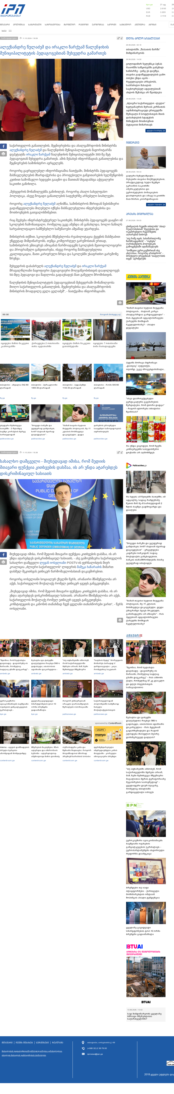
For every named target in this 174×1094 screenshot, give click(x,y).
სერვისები (42, 1043)
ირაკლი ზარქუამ (38, 154)
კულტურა (140, 24)
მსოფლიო (69, 24)
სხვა (4, 31)
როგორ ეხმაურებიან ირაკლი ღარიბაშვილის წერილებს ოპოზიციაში (76, 704)
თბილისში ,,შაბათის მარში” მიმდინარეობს (143, 51)
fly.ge (2, 398)
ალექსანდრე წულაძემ (26, 150)
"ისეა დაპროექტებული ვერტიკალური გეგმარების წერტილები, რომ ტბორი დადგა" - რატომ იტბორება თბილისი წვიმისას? (145, 405)
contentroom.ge (7, 760)
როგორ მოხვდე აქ (110, 314)
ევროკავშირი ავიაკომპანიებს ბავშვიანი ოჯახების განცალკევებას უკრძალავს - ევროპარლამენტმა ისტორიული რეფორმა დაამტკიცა (14, 710)
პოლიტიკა (19, 24)
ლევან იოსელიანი (53, 562)
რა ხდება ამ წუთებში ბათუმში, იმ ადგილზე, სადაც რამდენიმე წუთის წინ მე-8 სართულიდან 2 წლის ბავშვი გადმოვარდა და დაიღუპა (146, 503)
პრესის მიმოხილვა (139, 214)
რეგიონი (84, 24)
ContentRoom (114, 723)
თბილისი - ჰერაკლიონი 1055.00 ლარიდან (44, 386)
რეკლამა (57, 1043)
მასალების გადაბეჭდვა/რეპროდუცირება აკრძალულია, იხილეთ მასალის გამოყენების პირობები (32, 1053)
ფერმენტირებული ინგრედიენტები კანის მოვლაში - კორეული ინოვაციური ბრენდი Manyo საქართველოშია (106, 753)
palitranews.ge (69, 714)
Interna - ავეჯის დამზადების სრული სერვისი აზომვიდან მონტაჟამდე (14, 750)
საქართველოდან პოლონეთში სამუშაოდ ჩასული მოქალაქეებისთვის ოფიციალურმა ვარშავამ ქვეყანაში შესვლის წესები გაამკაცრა (108, 710)
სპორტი (111, 24)
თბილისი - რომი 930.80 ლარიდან (106, 386)
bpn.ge (149, 5)
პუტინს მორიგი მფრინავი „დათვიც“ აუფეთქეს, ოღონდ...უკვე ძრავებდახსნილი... (145, 366)
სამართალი (34, 24)
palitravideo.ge (7, 438)
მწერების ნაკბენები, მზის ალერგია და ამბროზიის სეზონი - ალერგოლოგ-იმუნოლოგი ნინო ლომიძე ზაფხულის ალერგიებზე (45, 753)
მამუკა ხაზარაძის (89, 567)
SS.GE (6, 314)
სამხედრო (125, 24)
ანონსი (152, 24)
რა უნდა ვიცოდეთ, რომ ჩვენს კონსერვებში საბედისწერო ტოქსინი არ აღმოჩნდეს (144, 449)
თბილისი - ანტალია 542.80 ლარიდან (14, 386)
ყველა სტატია (154, 204)
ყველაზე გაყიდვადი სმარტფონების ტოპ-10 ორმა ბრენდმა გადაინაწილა (43, 705)
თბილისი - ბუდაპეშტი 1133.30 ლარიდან (74, 386)
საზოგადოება (52, 24)
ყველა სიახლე (154, 130)
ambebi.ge (5, 673)
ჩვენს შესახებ (24, 1043)
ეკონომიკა (98, 24)
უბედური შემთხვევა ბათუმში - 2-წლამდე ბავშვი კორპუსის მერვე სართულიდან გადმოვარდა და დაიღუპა (14, 431)
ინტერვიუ (132, 142)
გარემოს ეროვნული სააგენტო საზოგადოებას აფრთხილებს (107, 428)
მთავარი (5, 24)
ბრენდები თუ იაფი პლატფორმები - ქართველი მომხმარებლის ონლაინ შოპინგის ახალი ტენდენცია (143, 892)
